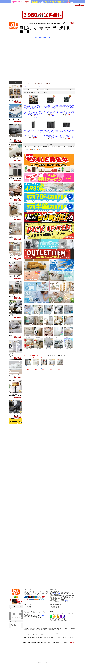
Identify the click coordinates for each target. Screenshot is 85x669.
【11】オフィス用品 (33, 83)
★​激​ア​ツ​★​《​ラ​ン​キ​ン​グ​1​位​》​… (28, 367)
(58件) (53, 115)
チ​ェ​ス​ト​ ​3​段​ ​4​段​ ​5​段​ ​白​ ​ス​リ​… (36, 367)
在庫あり (41, 89)
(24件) (35, 138)
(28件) (69, 115)
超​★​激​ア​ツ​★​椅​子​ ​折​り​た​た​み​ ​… (44, 367)
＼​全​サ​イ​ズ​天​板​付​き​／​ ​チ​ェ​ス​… (52, 367)
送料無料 (47, 89)
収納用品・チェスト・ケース (41, 83)
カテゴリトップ (27, 83)
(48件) (53, 139)
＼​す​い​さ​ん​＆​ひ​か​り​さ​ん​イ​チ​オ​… (59, 367)
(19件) (69, 139)
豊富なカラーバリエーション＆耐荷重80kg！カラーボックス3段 (35, 86)
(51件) (35, 117)
